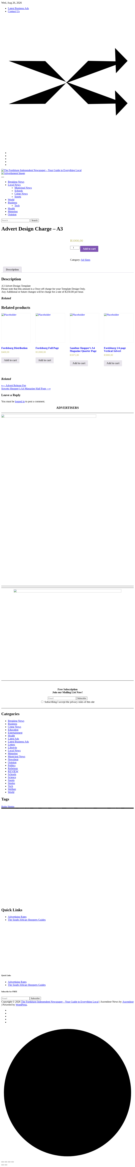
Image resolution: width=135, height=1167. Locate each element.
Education (13, 729)
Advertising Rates (17, 916)
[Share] (6, 1161)
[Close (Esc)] (2, 1161)
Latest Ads (13, 738)
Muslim (4, 806)
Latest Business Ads (18, 8)
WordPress (21, 1004)
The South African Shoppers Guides (27, 919)
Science (12, 777)
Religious (13, 768)
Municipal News (23, 187)
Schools (18, 190)
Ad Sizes (85, 259)
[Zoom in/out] (12, 1161)
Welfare (12, 789)
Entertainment (15, 732)
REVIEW (13, 771)
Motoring (13, 211)
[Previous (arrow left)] (2, 1164)
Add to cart (89, 248)
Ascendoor (128, 1001)
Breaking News (16, 181)
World (11, 199)
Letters (11, 744)
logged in (20, 401)
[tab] (12, 270)
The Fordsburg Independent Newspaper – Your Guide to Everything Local (60, 1001)
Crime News (21, 193)
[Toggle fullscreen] (9, 1161)
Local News (14, 184)
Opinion (12, 214)
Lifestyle (12, 747)
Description (12, 269)
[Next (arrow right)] (6, 1164)
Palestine (11, 806)
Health (11, 208)
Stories (11, 783)
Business (12, 202)
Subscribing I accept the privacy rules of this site (69, 701)
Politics (11, 765)
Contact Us (14, 11)
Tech (17, 205)
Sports (17, 196)
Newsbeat (13, 759)
